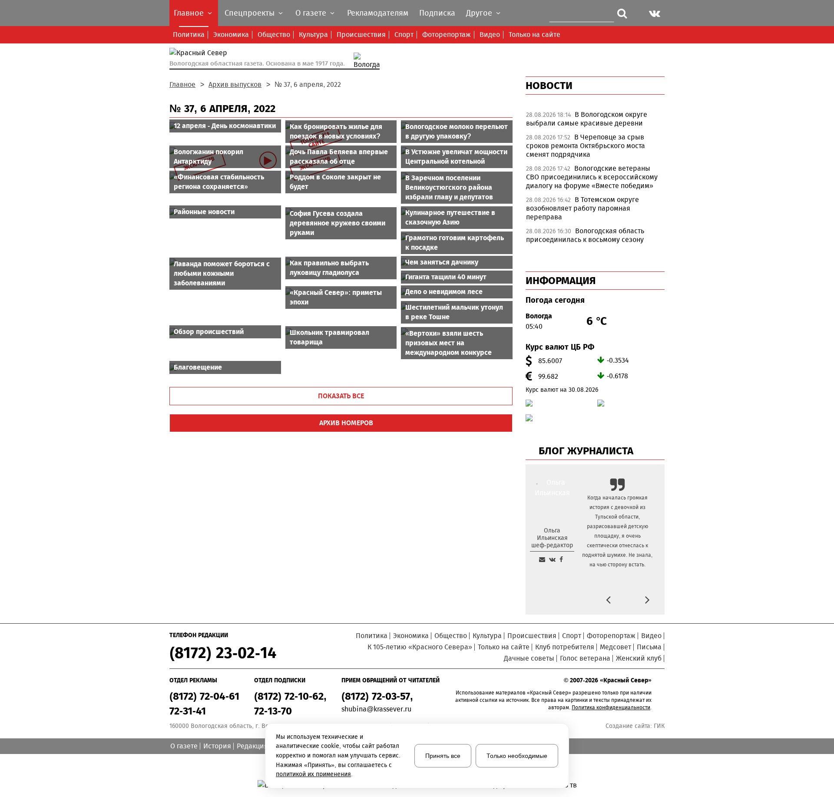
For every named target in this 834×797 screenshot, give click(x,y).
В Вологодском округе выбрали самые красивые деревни (586, 118)
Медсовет (615, 647)
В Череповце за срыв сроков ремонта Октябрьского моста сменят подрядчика (585, 146)
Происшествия (361, 34)
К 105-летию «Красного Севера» (419, 647)
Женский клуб (639, 658)
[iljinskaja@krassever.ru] (542, 559)
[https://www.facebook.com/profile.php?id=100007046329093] (561, 559)
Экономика (231, 34)
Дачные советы (529, 658)
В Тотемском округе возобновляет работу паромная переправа (582, 208)
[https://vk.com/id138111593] (552, 559)
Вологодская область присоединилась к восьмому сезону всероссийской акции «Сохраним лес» (589, 239)
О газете (184, 746)
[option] (595, 121)
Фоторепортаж (446, 34)
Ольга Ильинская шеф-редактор (552, 538)
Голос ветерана (585, 658)
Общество (274, 34)
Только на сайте (534, 34)
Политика (189, 34)
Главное (182, 84)
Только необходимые (516, 755)
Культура (313, 34)
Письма (649, 647)
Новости (549, 85)
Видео (490, 34)
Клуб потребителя (564, 647)
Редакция (252, 746)
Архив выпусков (234, 84)
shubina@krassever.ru (376, 709)
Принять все (442, 755)
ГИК (659, 726)
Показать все (341, 396)
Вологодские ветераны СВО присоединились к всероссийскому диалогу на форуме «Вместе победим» (592, 177)
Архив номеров (346, 423)
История (217, 746)
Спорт (404, 34)
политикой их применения (313, 774)
